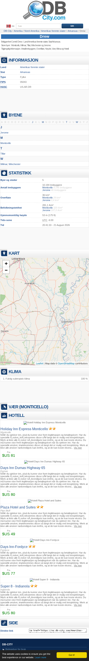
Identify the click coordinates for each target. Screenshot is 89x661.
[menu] (10, 26)
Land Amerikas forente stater (36, 41)
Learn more (40, 657)
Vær (54, 48)
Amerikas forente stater (32, 67)
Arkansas (25, 72)
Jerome (47, 45)
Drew (44, 36)
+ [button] (6, 263)
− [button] (6, 270)
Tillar (28, 45)
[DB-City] (44, 20)
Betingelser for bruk (15, 649)
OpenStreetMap (66, 363)
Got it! (72, 654)
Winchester (36, 45)
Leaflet (39, 363)
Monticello (15, 45)
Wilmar (23, 45)
